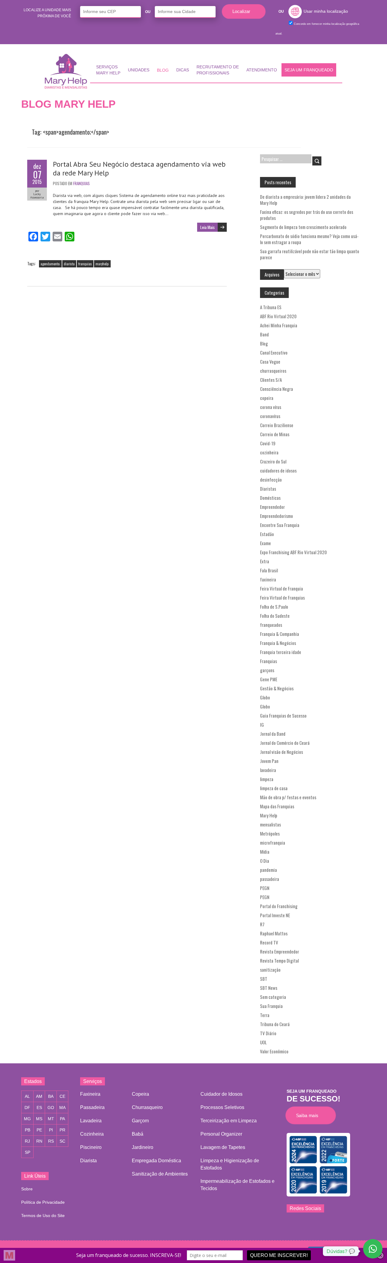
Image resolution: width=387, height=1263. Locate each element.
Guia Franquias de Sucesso (283, 715)
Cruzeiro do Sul (273, 461)
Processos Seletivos (222, 1107)
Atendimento (261, 69)
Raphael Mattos (274, 933)
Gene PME (268, 679)
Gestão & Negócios (277, 688)
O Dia (264, 860)
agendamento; (50, 263)
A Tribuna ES (270, 307)
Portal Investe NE (275, 915)
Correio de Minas (274, 434)
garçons (267, 670)
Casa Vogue (270, 361)
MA (62, 1107)
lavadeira (268, 770)
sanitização (270, 969)
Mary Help (268, 815)
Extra (264, 561)
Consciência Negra (276, 388)
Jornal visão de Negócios (281, 751)
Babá (137, 1134)
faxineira (268, 579)
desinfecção (271, 479)
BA (51, 1096)
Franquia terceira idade (280, 652)
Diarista (88, 1160)
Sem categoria (273, 996)
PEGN (264, 888)
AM (39, 1096)
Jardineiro (142, 1147)
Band (264, 334)
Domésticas (270, 497)
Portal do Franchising (279, 906)
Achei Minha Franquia (278, 325)
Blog (163, 70)
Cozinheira (92, 1134)
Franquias (81, 183)
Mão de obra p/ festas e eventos (288, 797)
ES (39, 1107)
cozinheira (269, 452)
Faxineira (90, 1094)
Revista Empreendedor (279, 951)
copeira (266, 397)
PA (62, 1118)
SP (27, 1152)
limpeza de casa (274, 788)
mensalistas (270, 824)
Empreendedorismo (276, 515)
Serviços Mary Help (108, 69)
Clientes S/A (271, 379)
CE (62, 1096)
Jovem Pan (269, 760)
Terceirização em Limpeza (228, 1120)
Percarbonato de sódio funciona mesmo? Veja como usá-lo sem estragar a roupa (309, 239)
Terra (264, 1015)
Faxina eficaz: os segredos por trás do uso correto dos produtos (306, 214)
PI (51, 1129)
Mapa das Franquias (277, 806)
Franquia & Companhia (279, 633)
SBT (263, 978)
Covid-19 (267, 443)
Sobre (27, 1188)
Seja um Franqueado (309, 69)
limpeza (266, 779)
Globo (265, 697)
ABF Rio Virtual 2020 (278, 316)
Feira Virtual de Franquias (282, 597)
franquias (85, 263)
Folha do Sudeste (275, 615)
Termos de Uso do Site (43, 1215)
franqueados (271, 624)
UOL (263, 1042)
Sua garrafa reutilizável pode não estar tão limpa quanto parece (309, 254)
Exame (265, 543)
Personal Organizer (221, 1134)
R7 (262, 924)
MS (39, 1118)
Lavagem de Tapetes (222, 1147)
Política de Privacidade (43, 1202)
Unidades (138, 69)
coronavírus (270, 416)
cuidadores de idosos (278, 470)
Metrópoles (270, 833)
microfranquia (272, 842)
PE (39, 1129)
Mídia (264, 851)
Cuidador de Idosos (221, 1094)
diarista (69, 263)
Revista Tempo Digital (279, 960)
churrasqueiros (273, 370)
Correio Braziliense (276, 425)
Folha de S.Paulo (274, 606)
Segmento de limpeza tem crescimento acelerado (303, 227)
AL (27, 1096)
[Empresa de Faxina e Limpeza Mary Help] (67, 71)
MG (27, 1118)
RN (39, 1141)
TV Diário (268, 1033)
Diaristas (268, 488)
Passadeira (92, 1107)
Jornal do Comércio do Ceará (285, 742)
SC (62, 1141)
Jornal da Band (272, 733)
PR (62, 1129)
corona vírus (270, 407)
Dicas (182, 69)
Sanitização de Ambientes (160, 1173)
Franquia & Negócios (278, 643)
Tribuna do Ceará (275, 1024)
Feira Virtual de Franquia (281, 588)
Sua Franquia (271, 1006)
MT (51, 1118)
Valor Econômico (274, 1051)
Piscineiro (91, 1147)
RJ (27, 1141)
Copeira (140, 1094)
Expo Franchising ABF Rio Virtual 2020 (293, 552)
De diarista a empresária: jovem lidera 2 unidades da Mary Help (305, 199)
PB (27, 1129)
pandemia (268, 869)
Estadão (267, 534)
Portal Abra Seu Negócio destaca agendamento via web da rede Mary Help (139, 168)
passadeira (269, 878)
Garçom (140, 1120)
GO (50, 1107)
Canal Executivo (274, 352)
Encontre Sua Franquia (279, 525)
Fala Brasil (269, 570)
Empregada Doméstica (156, 1160)
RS (51, 1141)
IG (262, 724)
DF (27, 1107)
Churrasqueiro (147, 1107)
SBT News (268, 987)
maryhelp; (102, 263)
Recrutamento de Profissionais (218, 69)
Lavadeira (91, 1120)
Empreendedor (272, 506)
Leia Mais (207, 227)
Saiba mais (309, 1115)
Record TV (269, 942)
